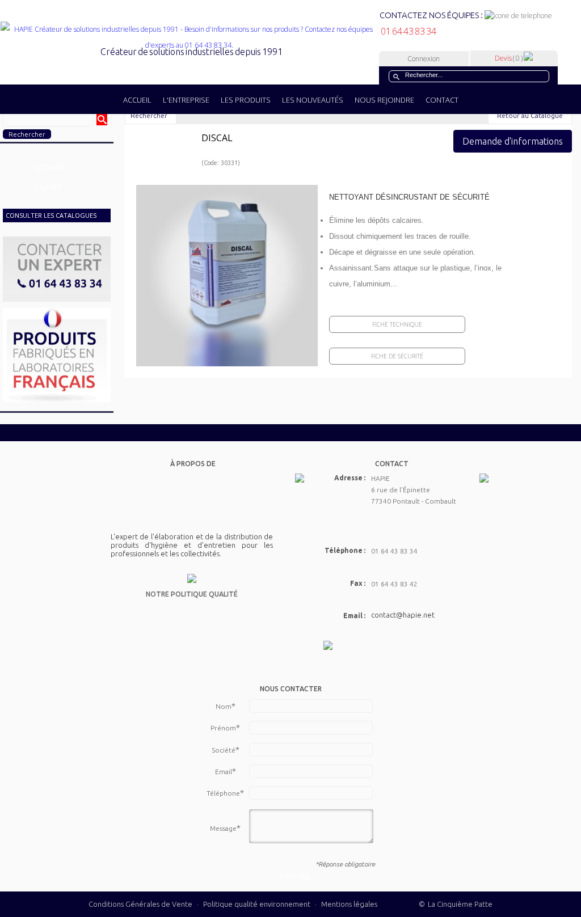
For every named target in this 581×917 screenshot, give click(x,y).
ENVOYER (294, 876)
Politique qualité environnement (257, 904)
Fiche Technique (397, 324)
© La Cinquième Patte (455, 904)
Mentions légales (349, 904)
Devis (509, 58)
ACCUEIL (137, 100)
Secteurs (49, 167)
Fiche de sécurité (397, 356)
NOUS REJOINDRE (384, 100)
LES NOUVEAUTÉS (312, 100)
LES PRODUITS (246, 100)
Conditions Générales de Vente (140, 904)
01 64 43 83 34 (408, 31)
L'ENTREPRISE (186, 100)
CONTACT (442, 100)
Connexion (423, 59)
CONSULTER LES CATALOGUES (51, 215)
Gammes (47, 187)
